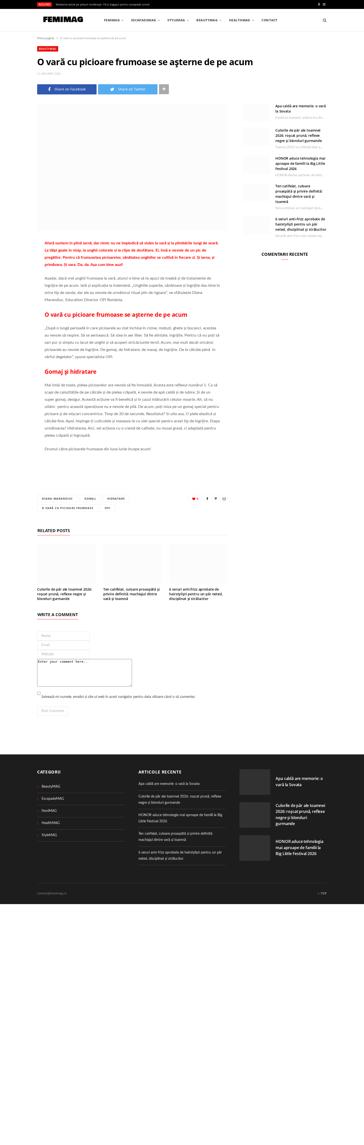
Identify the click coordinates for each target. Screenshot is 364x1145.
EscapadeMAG (143, 20)
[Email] (19, 283)
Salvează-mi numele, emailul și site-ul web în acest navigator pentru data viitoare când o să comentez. (118, 697)
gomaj (90, 498)
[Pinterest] (19, 271)
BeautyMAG (206, 20)
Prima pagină (45, 38)
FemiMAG (112, 20)
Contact (269, 20)
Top (323, 893)
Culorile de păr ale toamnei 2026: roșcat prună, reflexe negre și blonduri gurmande (64, 594)
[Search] (323, 20)
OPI (107, 508)
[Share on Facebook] (19, 258)
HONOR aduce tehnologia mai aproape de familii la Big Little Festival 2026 (300, 163)
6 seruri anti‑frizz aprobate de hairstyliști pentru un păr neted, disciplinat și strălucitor (196, 594)
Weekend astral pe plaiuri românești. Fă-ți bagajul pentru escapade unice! (103, 4)
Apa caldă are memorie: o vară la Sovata (169, 784)
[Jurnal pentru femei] (62, 20)
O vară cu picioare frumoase (67, 508)
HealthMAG (239, 20)
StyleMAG (176, 20)
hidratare (116, 498)
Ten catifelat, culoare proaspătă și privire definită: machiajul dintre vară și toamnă (131, 594)
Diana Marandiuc (57, 498)
